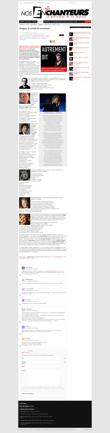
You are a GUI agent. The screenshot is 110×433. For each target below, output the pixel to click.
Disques (40, 21)
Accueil (20, 3)
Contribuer (47, 3)
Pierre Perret (39, 38)
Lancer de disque (33, 34)
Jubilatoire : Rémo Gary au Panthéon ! (81, 57)
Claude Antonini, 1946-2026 (33, 411)
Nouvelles (26, 38)
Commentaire (23, 370)
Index (75, 21)
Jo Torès (30, 351)
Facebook (51, 41)
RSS (54, 41)
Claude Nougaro (27, 36)
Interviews (30, 429)
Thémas (54, 24)
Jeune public (22, 24)
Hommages (40, 24)
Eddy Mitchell (35, 36)
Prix (58, 24)
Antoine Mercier (24, 414)
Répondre (20, 275)
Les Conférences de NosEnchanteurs (62, 21)
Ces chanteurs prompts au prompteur (39, 414)
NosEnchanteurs (87, 429)
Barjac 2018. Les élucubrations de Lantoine (82, 33)
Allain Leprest (33, 35)
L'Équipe (34, 21)
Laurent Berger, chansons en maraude (81, 47)
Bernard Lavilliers (40, 35)
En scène (28, 21)
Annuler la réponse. (25, 352)
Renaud (44, 38)
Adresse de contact (23, 362)
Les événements (46, 429)
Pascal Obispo (32, 38)
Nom (22, 358)
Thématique (69, 429)
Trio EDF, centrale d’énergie (79, 52)
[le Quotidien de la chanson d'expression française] (55, 12)
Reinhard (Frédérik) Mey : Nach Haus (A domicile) (42, 420)
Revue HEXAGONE (40, 3)
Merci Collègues (47, 24)
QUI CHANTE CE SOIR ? (29, 3)
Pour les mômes (54, 429)
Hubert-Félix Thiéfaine (44, 36)
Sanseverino (23, 39)
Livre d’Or (47, 21)
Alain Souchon (25, 35)
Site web (23, 366)
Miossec (22, 38)
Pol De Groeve (27, 32)
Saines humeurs (34, 24)
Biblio (27, 24)
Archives (87, 21)
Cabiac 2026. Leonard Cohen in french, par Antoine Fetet (36, 417)
